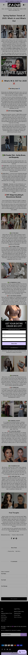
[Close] (25, 322)
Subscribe (14, 343)
